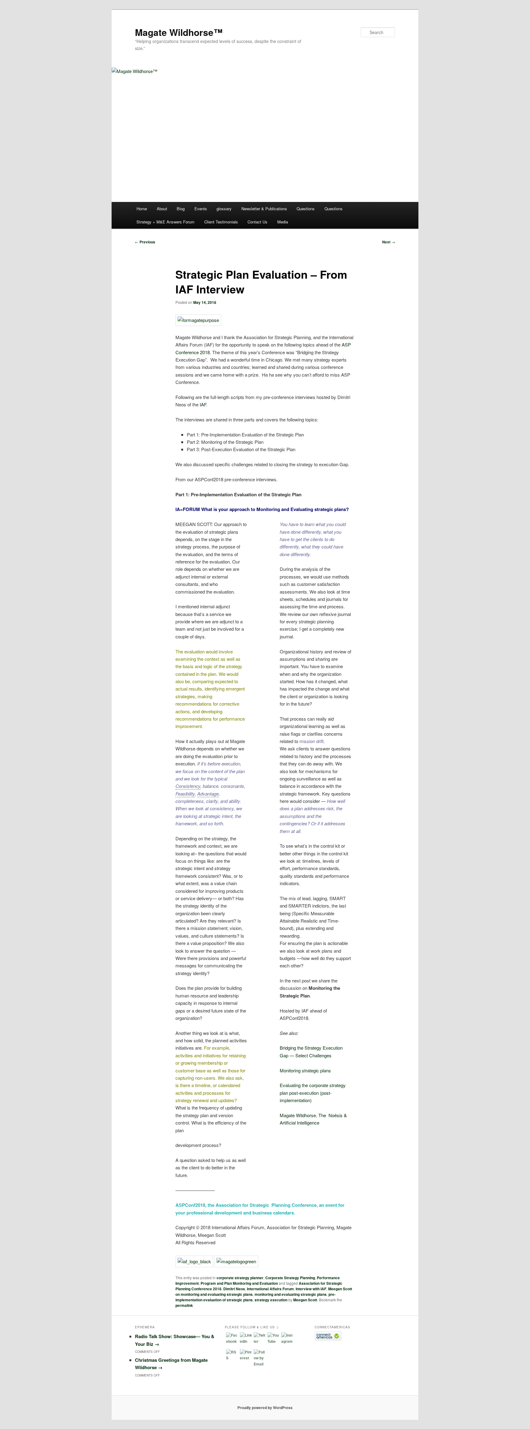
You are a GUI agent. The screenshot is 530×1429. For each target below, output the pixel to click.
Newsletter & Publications (264, 208)
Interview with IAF (311, 1289)
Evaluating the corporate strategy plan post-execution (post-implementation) (313, 1092)
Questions (306, 208)
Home (141, 208)
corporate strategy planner (240, 1277)
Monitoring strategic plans (305, 1070)
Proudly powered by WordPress (265, 1407)
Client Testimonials (221, 222)
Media (282, 222)
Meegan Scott (305, 1300)
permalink (184, 1305)
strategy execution (271, 1300)
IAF (203, 404)
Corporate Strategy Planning (290, 1277)
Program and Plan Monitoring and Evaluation (239, 1283)
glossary (224, 208)
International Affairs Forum (270, 1289)
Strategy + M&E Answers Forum (165, 222)
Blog (181, 208)
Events (200, 208)
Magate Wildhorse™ (179, 32)
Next (388, 242)
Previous (145, 242)
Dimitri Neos (234, 1289)
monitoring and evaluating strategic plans (291, 1294)
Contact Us (257, 222)
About (162, 208)
